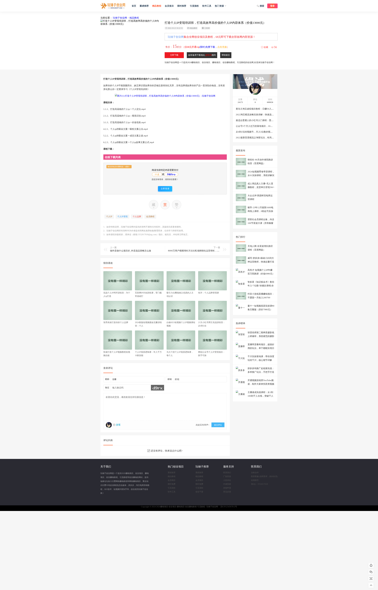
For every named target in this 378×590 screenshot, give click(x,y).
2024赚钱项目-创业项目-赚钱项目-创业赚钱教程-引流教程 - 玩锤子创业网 (187, 507)
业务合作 (255, 472)
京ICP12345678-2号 (228, 507)
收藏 (266, 47)
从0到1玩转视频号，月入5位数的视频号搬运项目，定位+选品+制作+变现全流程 (275, 132)
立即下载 (174, 55)
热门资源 (219, 6)
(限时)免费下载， (206, 47)
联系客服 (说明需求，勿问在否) (264, 476)
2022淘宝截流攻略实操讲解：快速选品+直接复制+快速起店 (265, 114)
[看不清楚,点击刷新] (157, 387)
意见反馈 (227, 492)
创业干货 (199, 492)
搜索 (262, 6)
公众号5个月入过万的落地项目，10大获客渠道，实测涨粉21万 (266, 126)
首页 (134, 6)
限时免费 (171, 484)
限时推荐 (181, 6)
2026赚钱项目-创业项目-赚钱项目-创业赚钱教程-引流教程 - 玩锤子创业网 (113, 6)
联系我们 (227, 472)
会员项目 (169, 6)
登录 (272, 6)
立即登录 (165, 189)
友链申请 (227, 488)
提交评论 (218, 425)
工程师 (207, 28)
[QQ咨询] (371, 565)
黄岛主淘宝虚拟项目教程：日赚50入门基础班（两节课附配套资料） (269, 109)
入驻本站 (227, 480)
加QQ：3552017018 (259, 484)
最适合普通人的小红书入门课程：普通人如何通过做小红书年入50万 (269, 120)
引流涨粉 (194, 6)
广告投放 (227, 476)
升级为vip (171, 174)
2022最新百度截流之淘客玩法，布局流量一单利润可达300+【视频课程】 (271, 137)
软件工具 (206, 6)
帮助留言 (226, 55)
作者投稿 (227, 484)
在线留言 (255, 480)
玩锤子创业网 (120, 18)
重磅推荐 (144, 6)
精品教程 (156, 6)
